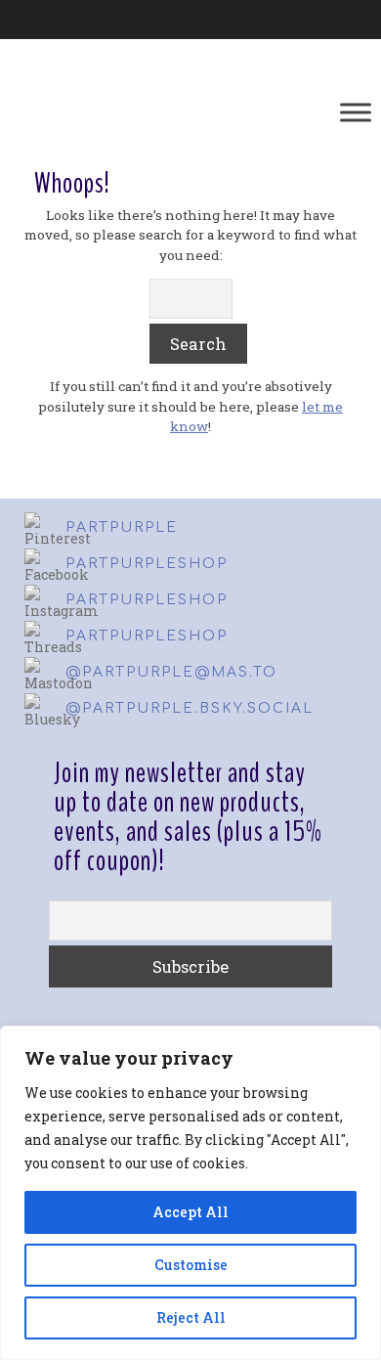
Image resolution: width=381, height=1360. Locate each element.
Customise (191, 1264)
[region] (190, 1193)
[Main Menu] (355, 112)
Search (198, 343)
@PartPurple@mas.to (171, 672)
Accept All (190, 1212)
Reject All (191, 1317)
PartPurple (121, 527)
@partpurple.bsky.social (189, 708)
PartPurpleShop (146, 563)
